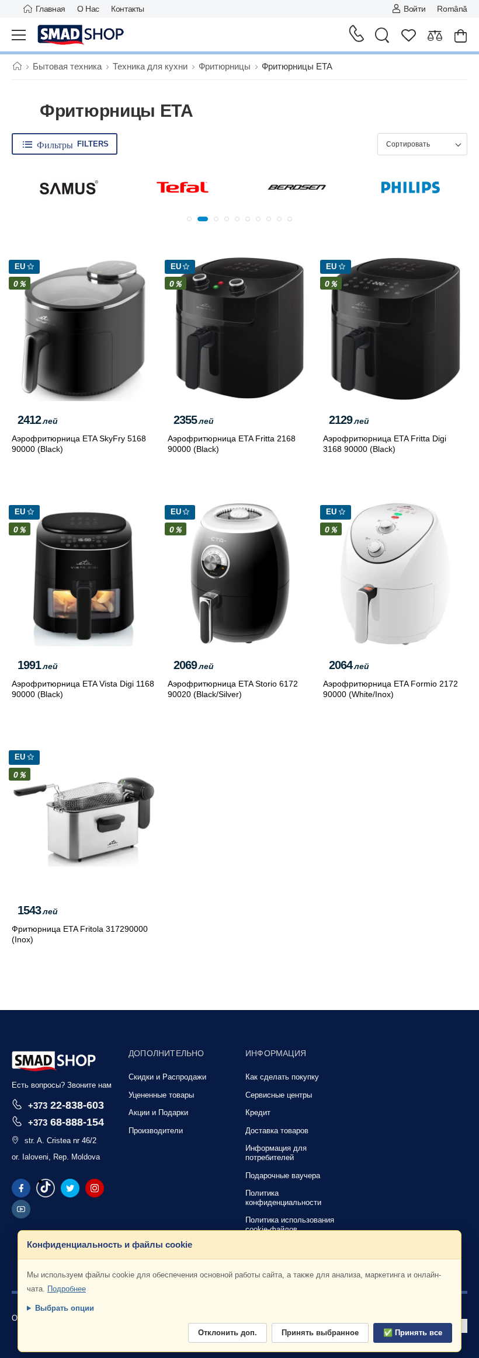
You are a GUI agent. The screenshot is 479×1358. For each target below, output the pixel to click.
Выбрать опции (64, 1308)
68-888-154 (66, 1121)
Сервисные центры (278, 1095)
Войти (414, 8)
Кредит (257, 1112)
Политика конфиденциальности (283, 1198)
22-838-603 (66, 1104)
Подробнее (66, 1288)
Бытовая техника (67, 66)
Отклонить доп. (227, 1332)
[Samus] (69, 187)
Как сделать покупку (282, 1077)
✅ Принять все (412, 1332)
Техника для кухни (150, 66)
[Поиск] (382, 35)
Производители (156, 1130)
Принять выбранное (320, 1332)
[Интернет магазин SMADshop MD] (81, 35)
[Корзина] (460, 35)
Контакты (127, 8)
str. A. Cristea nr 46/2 (60, 1140)
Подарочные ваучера (282, 1175)
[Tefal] (183, 187)
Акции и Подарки (158, 1112)
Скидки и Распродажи (167, 1077)
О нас (88, 8)
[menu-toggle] (19, 35)
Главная (50, 8)
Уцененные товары (161, 1095)
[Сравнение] (435, 35)
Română (452, 8)
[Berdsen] (297, 187)
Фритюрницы (225, 66)
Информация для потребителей (276, 1153)
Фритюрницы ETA (297, 66)
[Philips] (410, 187)
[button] (189, 219)
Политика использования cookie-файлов (289, 1225)
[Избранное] (408, 35)
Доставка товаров (276, 1130)
